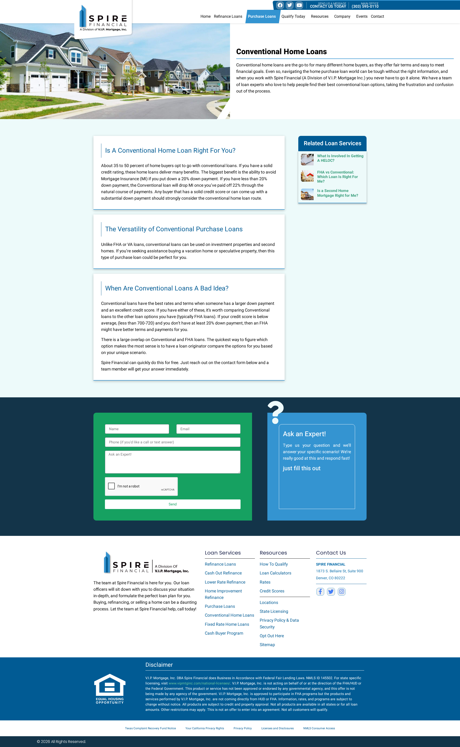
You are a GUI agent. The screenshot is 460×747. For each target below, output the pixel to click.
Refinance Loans (228, 16)
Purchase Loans (262, 16)
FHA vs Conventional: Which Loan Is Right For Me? (337, 176)
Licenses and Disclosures (277, 728)
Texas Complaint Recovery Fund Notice (150, 728)
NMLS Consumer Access (319, 728)
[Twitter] (331, 592)
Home (206, 16)
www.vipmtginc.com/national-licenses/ (199, 683)
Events (362, 16)
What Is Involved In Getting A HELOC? (340, 158)
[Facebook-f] (320, 592)
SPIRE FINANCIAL (330, 564)
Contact (377, 16)
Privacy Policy (243, 728)
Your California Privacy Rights (204, 728)
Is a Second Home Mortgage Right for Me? (337, 193)
